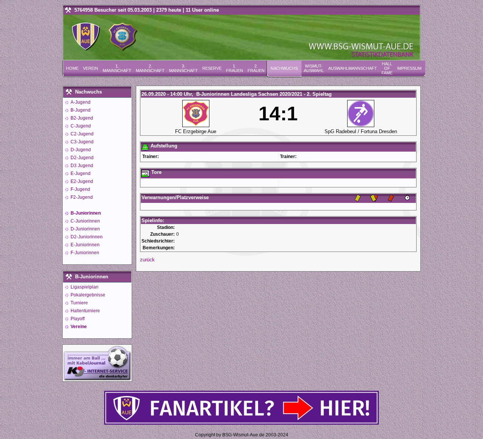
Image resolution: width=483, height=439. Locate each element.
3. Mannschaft (183, 68)
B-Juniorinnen (85, 213)
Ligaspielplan (83, 287)
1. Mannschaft (117, 68)
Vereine (78, 326)
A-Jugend (80, 102)
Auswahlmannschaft (352, 68)
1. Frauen (234, 68)
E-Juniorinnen (84, 244)
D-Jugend (80, 149)
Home (72, 68)
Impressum (409, 68)
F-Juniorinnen (84, 252)
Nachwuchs (284, 68)
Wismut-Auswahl (314, 68)
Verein (90, 68)
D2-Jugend (81, 157)
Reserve (212, 68)
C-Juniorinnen (84, 221)
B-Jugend (80, 110)
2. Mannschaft (150, 68)
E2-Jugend (81, 181)
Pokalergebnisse (87, 295)
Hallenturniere (84, 310)
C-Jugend (80, 126)
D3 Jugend (81, 165)
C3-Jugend (81, 141)
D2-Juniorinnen (86, 236)
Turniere (78, 302)
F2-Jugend (81, 197)
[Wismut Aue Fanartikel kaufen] (241, 423)
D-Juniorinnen (84, 229)
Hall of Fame (386, 68)
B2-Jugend (81, 118)
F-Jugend (79, 189)
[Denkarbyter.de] (97, 379)
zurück (147, 259)
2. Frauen (256, 68)
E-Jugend (80, 173)
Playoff (77, 318)
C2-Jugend (81, 134)
